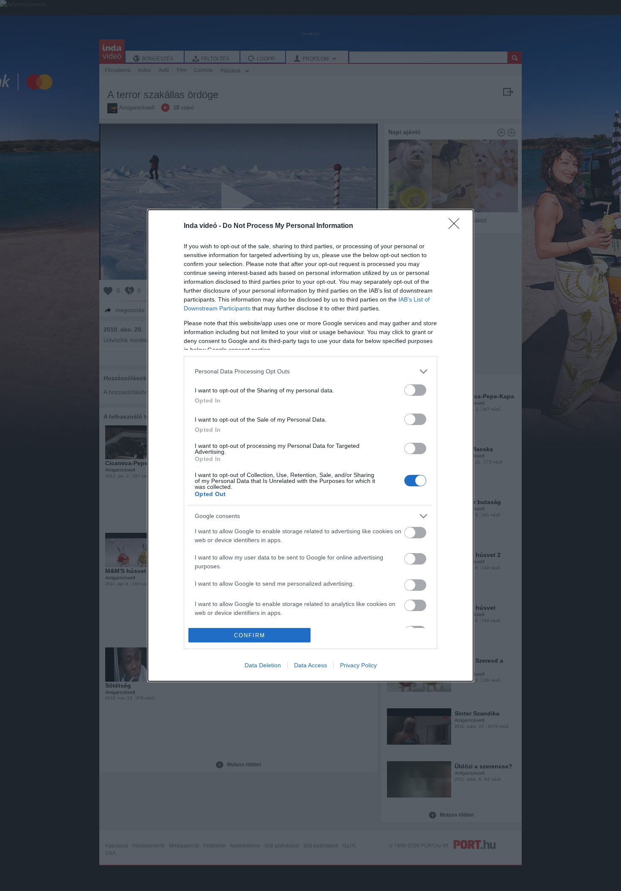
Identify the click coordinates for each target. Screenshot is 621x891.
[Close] (457, 226)
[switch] (415, 390)
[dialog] (310, 445)
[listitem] (310, 371)
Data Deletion (263, 665)
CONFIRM (249, 635)
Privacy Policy (358, 665)
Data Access (310, 665)
